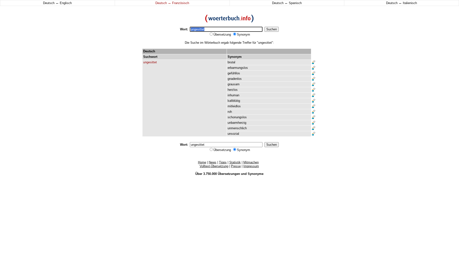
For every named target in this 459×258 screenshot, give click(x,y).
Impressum (251, 166)
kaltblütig (234, 100)
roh (230, 111)
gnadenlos (235, 79)
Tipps (223, 162)
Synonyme (255, 174)
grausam (234, 84)
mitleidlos (234, 106)
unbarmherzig (237, 122)
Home (202, 162)
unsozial (233, 133)
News (212, 162)
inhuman (233, 95)
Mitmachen (251, 162)
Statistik (235, 162)
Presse (236, 166)
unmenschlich (237, 128)
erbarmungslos (238, 68)
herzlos (233, 89)
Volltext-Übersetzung (214, 166)
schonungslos (237, 117)
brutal (231, 62)
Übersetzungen (229, 174)
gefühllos (234, 73)
